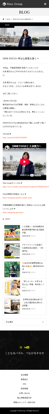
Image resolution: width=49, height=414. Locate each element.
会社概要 (24, 375)
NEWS (7, 25)
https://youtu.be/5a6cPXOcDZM (15, 138)
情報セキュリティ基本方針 (24, 402)
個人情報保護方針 (24, 398)
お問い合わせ (24, 393)
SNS (24, 384)
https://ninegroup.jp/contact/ (13, 212)
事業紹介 (24, 379)
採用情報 (24, 389)
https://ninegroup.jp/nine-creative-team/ (17, 198)
